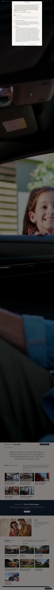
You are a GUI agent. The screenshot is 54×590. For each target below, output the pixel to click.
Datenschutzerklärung (23, 10)
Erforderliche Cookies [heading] (19, 15)
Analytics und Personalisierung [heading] (20, 20)
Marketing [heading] (17, 26)
